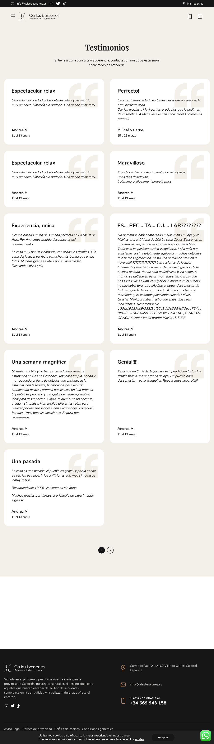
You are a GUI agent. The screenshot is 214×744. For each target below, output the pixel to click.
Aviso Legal (12, 729)
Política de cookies (67, 729)
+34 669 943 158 (148, 701)
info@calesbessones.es (32, 4)
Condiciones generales (97, 729)
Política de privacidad (37, 729)
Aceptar (163, 737)
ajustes (139, 739)
